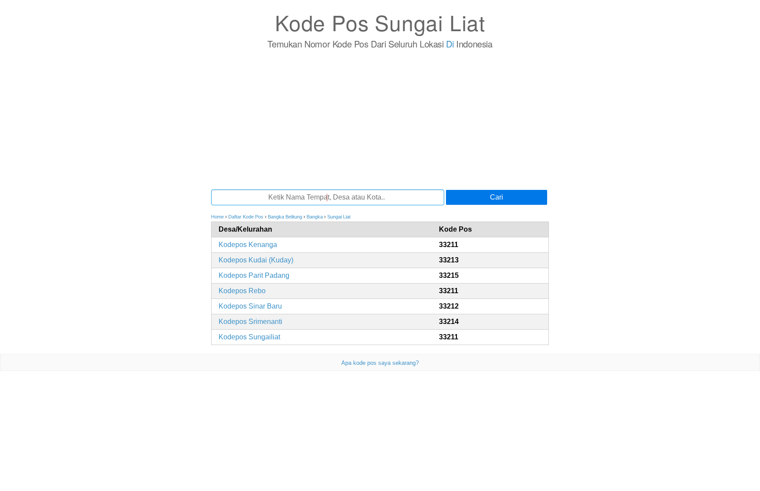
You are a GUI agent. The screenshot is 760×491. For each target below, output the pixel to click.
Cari (496, 197)
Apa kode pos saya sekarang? (380, 363)
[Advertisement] (380, 119)
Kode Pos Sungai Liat (380, 22)
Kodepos (248, 244)
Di (449, 43)
